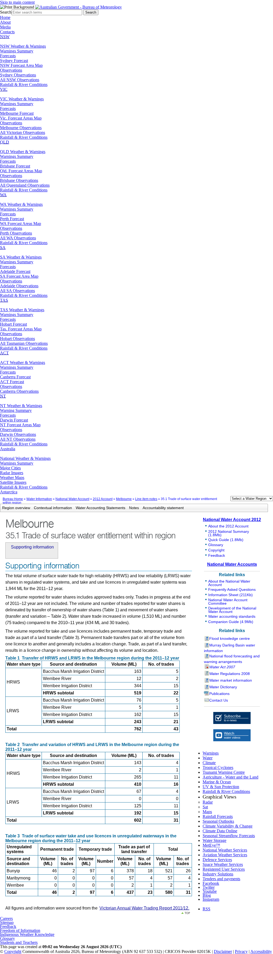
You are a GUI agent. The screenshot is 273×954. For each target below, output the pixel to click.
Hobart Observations (17, 338)
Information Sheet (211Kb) (230, 595)
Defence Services (217, 859)
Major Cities (10, 468)
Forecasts (8, 56)
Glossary (215, 545)
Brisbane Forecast (15, 166)
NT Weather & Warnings (21, 405)
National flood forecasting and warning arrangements (232, 659)
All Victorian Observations (22, 132)
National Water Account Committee (227, 601)
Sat (205, 807)
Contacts (7, 32)
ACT (4, 353)
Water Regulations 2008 (229, 674)
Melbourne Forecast (17, 113)
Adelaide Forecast (15, 271)
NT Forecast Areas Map (20, 425)
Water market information (230, 680)
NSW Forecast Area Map (21, 65)
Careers (6, 918)
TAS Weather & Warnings (22, 310)
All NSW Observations (19, 79)
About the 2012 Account (228, 526)
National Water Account (72, 499)
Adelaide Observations (19, 286)
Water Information (39, 499)
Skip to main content (17, 2)
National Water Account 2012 (232, 519)
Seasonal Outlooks (218, 821)
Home (5, 17)
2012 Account (103, 499)
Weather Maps (12, 477)
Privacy (241, 951)
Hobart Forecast (13, 324)
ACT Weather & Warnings (22, 362)
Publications (219, 693)
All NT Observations (17, 439)
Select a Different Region (224, 499)
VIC (3, 89)
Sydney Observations (18, 75)
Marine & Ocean (217, 782)
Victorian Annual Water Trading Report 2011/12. (144, 908)
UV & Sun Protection (221, 786)
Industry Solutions (218, 874)
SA (3, 247)
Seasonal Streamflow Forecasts (229, 835)
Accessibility (261, 951)
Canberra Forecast (15, 377)
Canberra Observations (19, 391)
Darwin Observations (18, 434)
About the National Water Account (229, 583)
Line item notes (146, 499)
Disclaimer (223, 951)
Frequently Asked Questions (232, 589)
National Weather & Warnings (25, 458)
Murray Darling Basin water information (229, 648)
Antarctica (8, 492)
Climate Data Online (220, 831)
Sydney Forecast (14, 60)
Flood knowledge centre (229, 638)
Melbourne (124, 499)
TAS (4, 300)
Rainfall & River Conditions (23, 84)
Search (5, 12)
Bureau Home (13, 499)
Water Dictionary (223, 687)
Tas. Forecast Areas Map (21, 329)
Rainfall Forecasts (218, 816)
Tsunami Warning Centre (224, 772)
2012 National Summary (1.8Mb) (228, 533)
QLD (4, 142)
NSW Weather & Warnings (23, 46)
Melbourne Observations (21, 127)
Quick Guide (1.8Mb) (225, 540)
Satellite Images (13, 482)
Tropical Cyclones (218, 767)
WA (3, 195)
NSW (5, 36)
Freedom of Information (20, 930)
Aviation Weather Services (225, 855)
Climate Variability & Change (227, 826)
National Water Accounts (232, 564)
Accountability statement (163, 508)
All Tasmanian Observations (24, 343)
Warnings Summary (16, 51)
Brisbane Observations (19, 180)
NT (3, 396)
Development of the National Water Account (232, 610)
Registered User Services (224, 869)
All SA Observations (17, 290)
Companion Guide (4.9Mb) (230, 622)
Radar (208, 802)
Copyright (216, 550)
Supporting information (32, 547)
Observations (11, 70)
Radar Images (11, 472)
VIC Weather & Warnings (22, 99)
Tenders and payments (221, 879)
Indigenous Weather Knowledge (27, 934)
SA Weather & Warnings (21, 257)
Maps (207, 811)
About (5, 22)
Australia (7, 449)
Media (5, 27)
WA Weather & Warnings (21, 204)
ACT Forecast (12, 381)
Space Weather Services (223, 864)
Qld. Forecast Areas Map (21, 171)
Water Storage (214, 840)
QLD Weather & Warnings (22, 151)
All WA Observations (18, 238)
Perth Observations (16, 233)
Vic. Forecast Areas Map (21, 118)
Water (207, 758)
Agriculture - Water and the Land (230, 777)
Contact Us (218, 700)
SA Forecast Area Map (19, 276)
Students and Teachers (19, 942)
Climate (209, 762)
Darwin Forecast (14, 420)
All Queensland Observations (25, 185)
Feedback (216, 555)
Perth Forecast (12, 218)
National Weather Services (225, 850)
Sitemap (7, 922)
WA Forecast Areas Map (20, 223)
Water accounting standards (231, 616)
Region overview (16, 508)
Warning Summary (16, 410)
